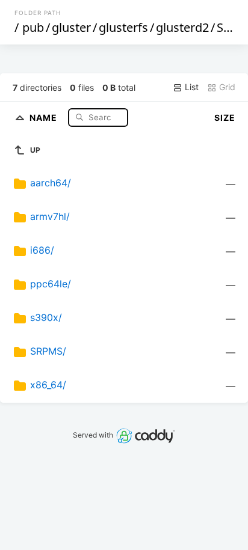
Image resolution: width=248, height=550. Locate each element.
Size (224, 117)
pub (33, 27)
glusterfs (123, 27)
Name (44, 117)
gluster (71, 27)
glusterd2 (182, 27)
